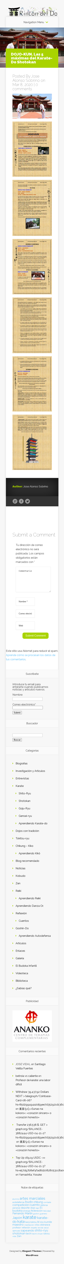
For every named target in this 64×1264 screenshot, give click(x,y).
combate (47, 1202)
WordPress (32, 1255)
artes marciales (32, 1198)
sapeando (27, 1230)
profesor (16, 1227)
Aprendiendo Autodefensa (35, 935)
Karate (20, 785)
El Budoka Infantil (26, 965)
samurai (16, 1231)
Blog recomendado (27, 860)
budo (29, 1202)
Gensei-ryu (25, 815)
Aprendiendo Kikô (29, 853)
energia (26, 1211)
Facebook (21, 501)
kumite (48, 1222)
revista (40, 1228)
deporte (25, 1207)
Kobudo (20, 875)
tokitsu (46, 1233)
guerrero (43, 1214)
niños (37, 1225)
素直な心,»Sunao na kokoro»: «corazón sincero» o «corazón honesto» (33, 1113)
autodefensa (18, 1202)
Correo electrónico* (24, 704)
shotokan (18, 1233)
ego (37, 1208)
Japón (17, 1218)
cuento (35, 1204)
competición (20, 1204)
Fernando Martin (22, 1213)
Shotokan (24, 800)
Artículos (21, 943)
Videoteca (22, 973)
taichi (29, 1233)
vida (14, 1236)
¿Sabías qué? (24, 988)
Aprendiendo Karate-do (33, 823)
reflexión (26, 1227)
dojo (32, 1207)
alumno (15, 1199)
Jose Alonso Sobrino (26, 78)
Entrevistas (22, 778)
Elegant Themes (31, 1251)
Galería (20, 958)
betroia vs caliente (27, 1075)
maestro (18, 1224)
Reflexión (21, 913)
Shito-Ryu (25, 793)
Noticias (20, 868)
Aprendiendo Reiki (30, 898)
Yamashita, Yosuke (30, 1174)
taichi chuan (37, 1234)
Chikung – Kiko (24, 845)
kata (21, 1221)
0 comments (25, 86)
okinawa (45, 1224)
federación (37, 1210)
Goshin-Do (22, 928)
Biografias (22, 763)
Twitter (27, 501)
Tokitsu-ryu (22, 838)
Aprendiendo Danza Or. (29, 905)
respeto (34, 1228)
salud (46, 1228)
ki (38, 1221)
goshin (36, 1214)
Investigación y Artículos (30, 771)
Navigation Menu (33, 22)
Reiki (18, 890)
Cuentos (24, 920)
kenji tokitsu (31, 1222)
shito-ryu (41, 1230)
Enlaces (20, 950)
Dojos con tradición (27, 830)
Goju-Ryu (24, 808)
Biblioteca (22, 980)
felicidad (47, 1211)
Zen (18, 883)
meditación (29, 1225)
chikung (38, 1202)
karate (29, 1217)
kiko (42, 1222)
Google (15, 501)
